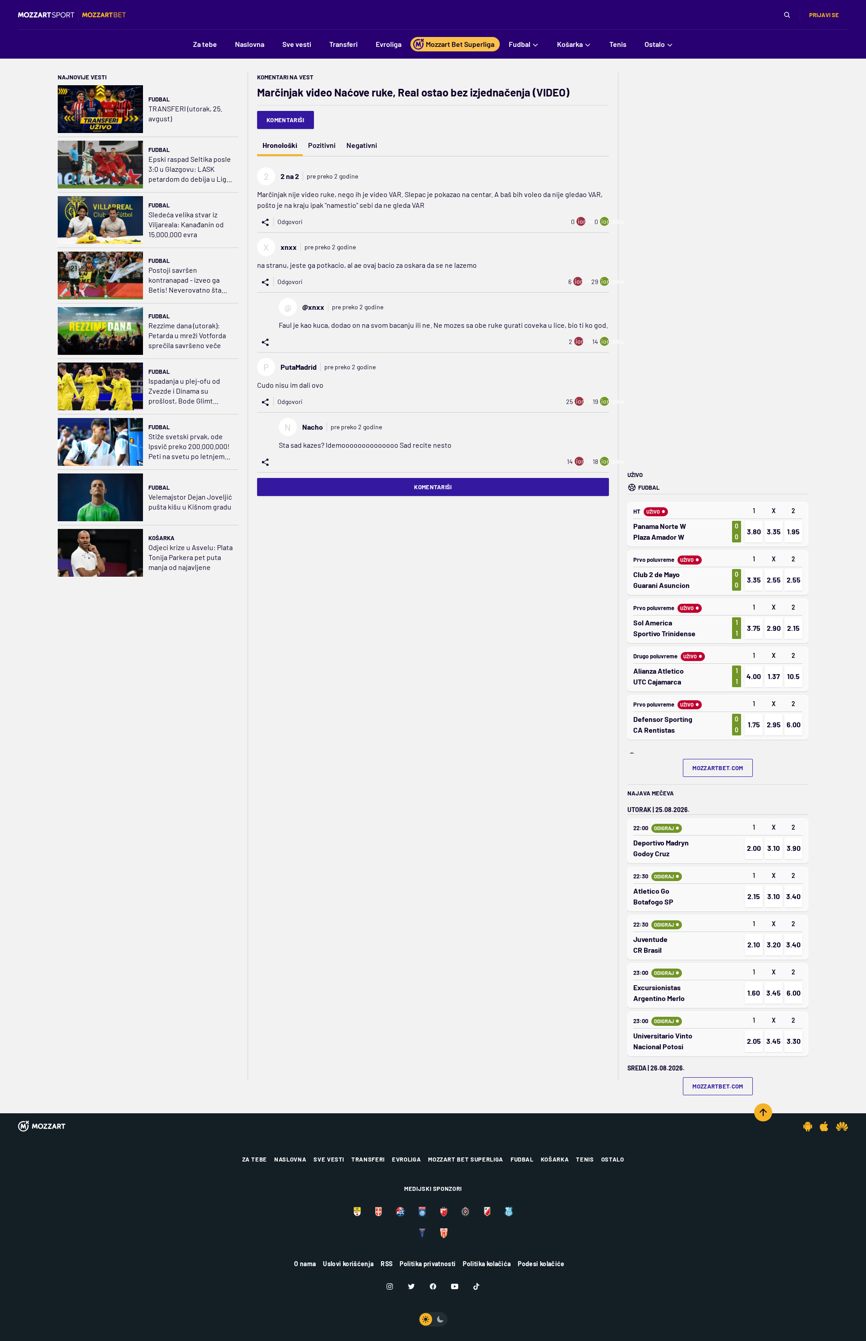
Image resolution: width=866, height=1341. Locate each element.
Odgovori (290, 221)
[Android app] (807, 1126)
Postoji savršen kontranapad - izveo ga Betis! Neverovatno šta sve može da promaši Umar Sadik (190, 280)
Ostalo (612, 1159)
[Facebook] (433, 1286)
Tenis (585, 1159)
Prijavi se (824, 14)
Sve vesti (328, 1159)
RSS (386, 1264)
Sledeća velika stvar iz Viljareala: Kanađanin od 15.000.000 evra (186, 224)
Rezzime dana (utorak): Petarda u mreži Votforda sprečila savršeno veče (187, 335)
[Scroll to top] (763, 1112)
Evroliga (406, 1159)
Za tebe (254, 1159)
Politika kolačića (487, 1264)
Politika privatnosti (428, 1264)
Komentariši (285, 120)
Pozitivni (322, 145)
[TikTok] (476, 1286)
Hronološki (280, 145)
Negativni (361, 145)
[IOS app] (824, 1126)
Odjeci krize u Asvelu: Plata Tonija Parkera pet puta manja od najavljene (190, 557)
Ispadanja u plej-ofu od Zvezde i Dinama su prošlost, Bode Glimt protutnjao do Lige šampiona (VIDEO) (184, 391)
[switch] (433, 1319)
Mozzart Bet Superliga (465, 1159)
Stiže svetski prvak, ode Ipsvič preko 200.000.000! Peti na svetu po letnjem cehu (189, 446)
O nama (305, 1264)
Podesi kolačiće (541, 1264)
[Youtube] (454, 1286)
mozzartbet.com (717, 768)
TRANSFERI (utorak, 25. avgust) (185, 113)
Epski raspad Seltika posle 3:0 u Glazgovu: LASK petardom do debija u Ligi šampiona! (189, 169)
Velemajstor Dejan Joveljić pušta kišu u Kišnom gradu (190, 501)
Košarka (161, 538)
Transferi (368, 1159)
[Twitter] (411, 1286)
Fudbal (159, 99)
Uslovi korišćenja (348, 1264)
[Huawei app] (842, 1126)
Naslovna (290, 1159)
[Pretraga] (787, 15)
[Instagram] (389, 1286)
